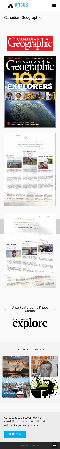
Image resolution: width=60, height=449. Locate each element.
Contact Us (15, 434)
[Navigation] (54, 5)
